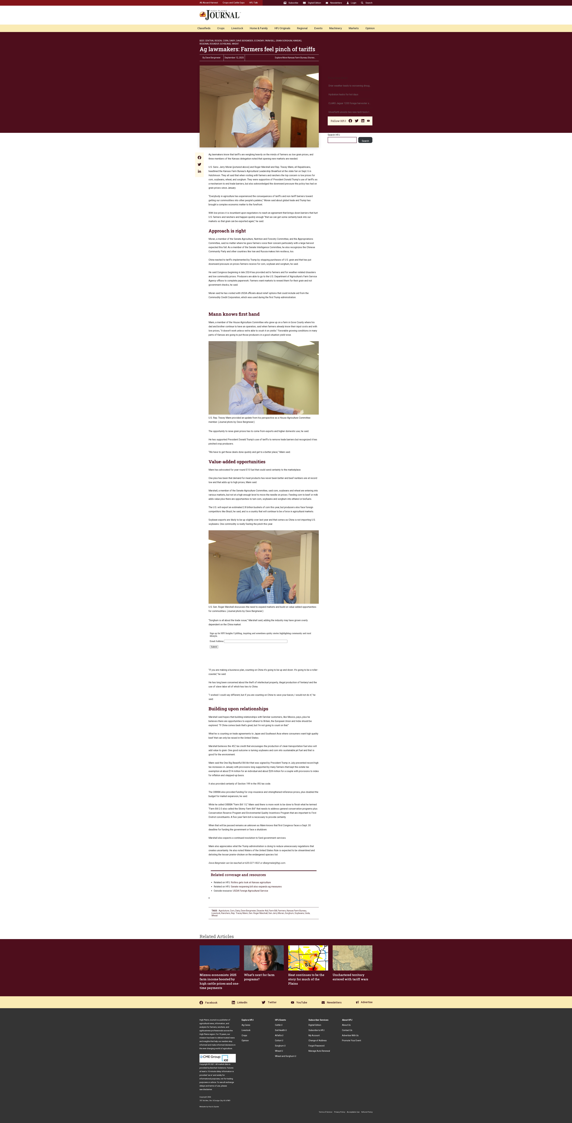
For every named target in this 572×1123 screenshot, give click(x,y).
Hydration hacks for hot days (343, 94)
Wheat (235, 44)
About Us (346, 1025)
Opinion (370, 28)
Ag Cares (246, 1025)
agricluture (224, 910)
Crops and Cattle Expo (234, 2)
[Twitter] (199, 165)
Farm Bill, (270, 40)
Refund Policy (367, 1112)
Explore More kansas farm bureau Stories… (295, 58)
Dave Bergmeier (213, 57)
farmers (282, 910)
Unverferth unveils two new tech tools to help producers (350, 112)
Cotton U (279, 1040)
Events (318, 28)
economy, (259, 40)
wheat (215, 915)
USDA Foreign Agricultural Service (250, 890)
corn (232, 910)
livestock (216, 913)
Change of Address (317, 1040)
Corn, (226, 40)
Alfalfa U (279, 1035)
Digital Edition (314, 1025)
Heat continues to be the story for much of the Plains (306, 979)
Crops (220, 28)
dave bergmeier (248, 910)
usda (307, 913)
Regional (302, 28)
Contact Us (347, 1030)
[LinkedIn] (199, 171)
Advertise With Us (350, 1035)
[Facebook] (199, 158)
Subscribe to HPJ (316, 1030)
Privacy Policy (339, 1112)
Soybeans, (225, 44)
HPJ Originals (282, 28)
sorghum (289, 913)
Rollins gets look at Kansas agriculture (251, 882)
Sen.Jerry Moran (276, 913)
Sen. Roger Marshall (258, 913)
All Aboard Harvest (209, 2)
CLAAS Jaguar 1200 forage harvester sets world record (350, 103)
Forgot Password (316, 1046)
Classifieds (203, 28)
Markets (354, 28)
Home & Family (259, 28)
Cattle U (278, 1025)
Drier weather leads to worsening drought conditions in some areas (350, 85)
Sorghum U (280, 1046)
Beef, (202, 40)
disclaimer (207, 1089)
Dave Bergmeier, (245, 40)
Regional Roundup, (209, 44)
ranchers (225, 913)
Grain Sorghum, (284, 40)
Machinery (335, 28)
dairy (237, 910)
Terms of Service (325, 1112)
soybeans (299, 913)
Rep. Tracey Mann (239, 913)
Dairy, (232, 40)
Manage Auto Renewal (319, 1051)
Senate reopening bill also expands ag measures (256, 886)
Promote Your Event (351, 1040)
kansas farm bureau (296, 910)
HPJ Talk (253, 2)
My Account (314, 1035)
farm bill (273, 910)
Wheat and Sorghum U (285, 1056)
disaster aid (262, 910)
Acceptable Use (353, 1112)
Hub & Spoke (214, 1107)
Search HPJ (334, 134)
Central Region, (213, 40)
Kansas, (297, 40)
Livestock (237, 28)
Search (365, 141)
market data (223, 1064)
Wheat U (279, 1051)
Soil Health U (281, 1030)
